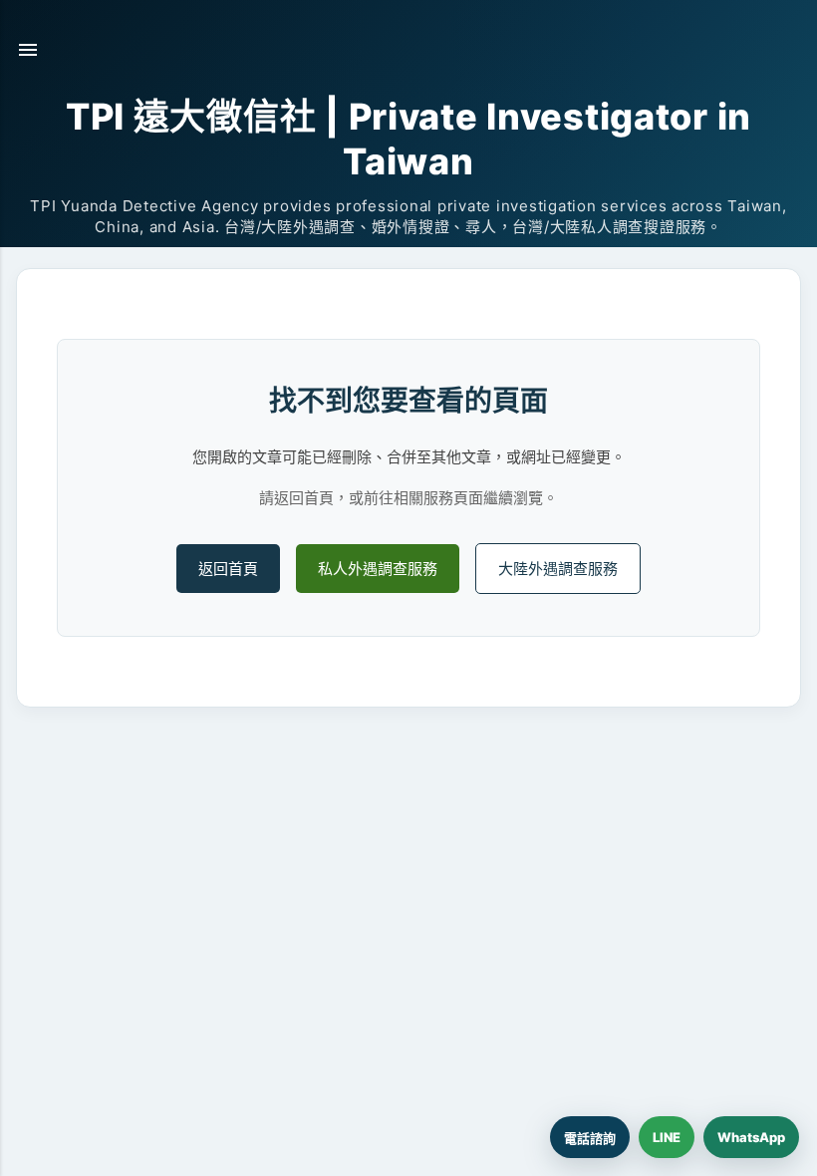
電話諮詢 (590, 1138)
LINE (667, 1137)
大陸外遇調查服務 (558, 568)
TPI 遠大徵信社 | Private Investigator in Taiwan (408, 139)
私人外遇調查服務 (377, 568)
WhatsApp (751, 1137)
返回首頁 (228, 568)
